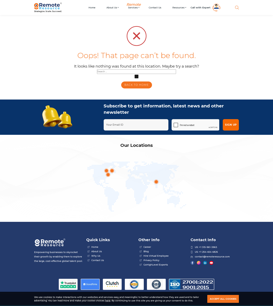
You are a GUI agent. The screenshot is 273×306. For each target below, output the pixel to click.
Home (91, 7)
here (107, 300)
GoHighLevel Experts (155, 264)
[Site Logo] (58, 6)
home (94, 247)
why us (95, 255)
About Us (111, 7)
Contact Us (155, 7)
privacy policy (151, 260)
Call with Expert (201, 7)
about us (96, 251)
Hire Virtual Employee (156, 255)
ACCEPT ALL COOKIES (223, 298)
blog (146, 251)
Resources (178, 7)
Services (133, 7)
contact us (97, 260)
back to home (136, 84)
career (147, 247)
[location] (156, 181)
